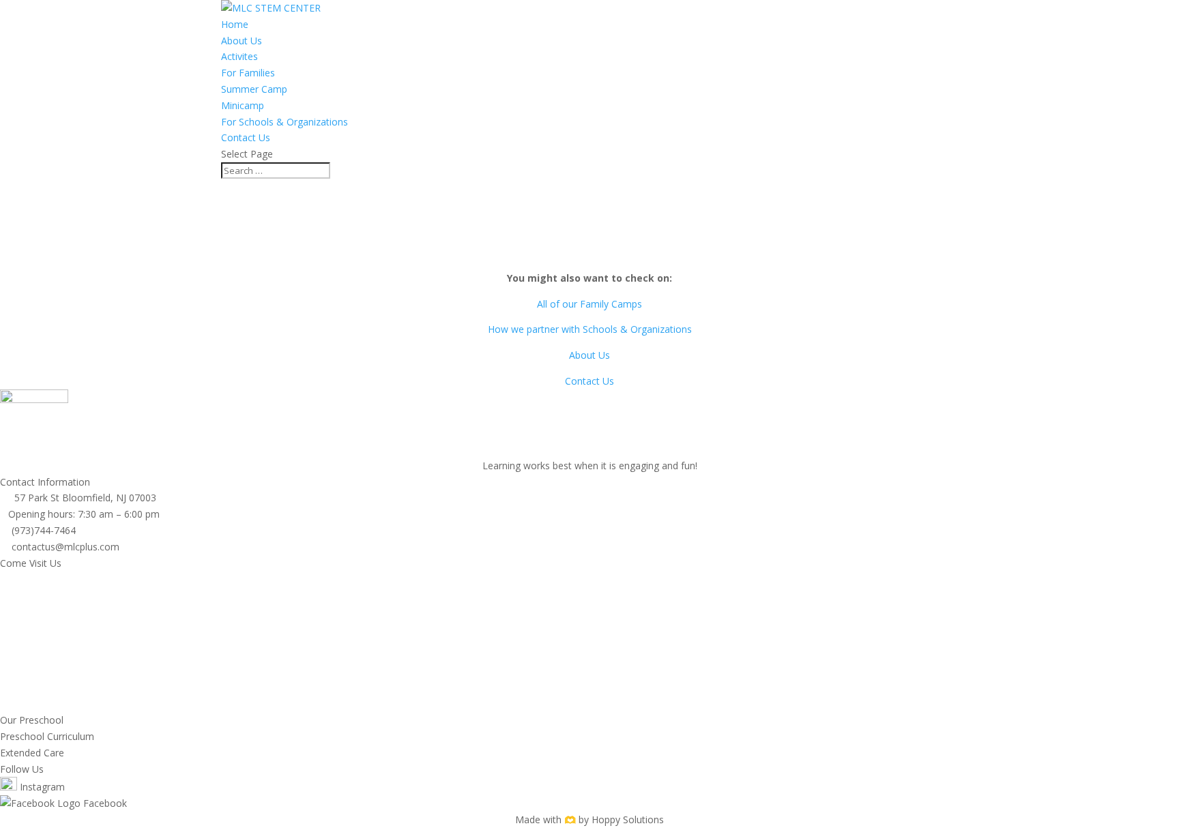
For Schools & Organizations (284, 121)
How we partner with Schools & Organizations (590, 329)
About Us (241, 40)
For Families (248, 72)
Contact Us (245, 137)
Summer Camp (254, 89)
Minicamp (242, 105)
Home (234, 24)
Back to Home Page (589, 252)
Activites (239, 56)
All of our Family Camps (589, 303)
